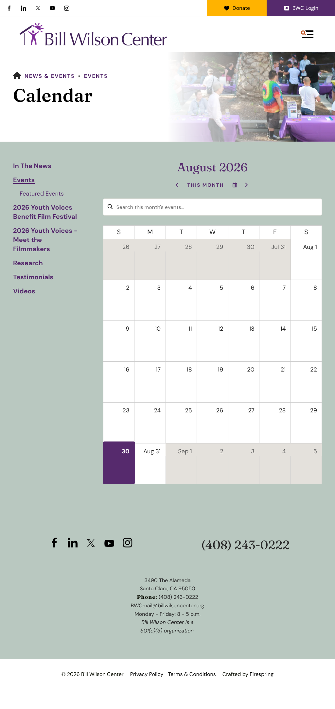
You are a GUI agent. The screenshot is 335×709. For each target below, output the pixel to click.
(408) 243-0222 (245, 545)
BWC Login (305, 8)
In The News (32, 166)
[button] (307, 34)
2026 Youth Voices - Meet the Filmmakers (45, 240)
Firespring (261, 674)
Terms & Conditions (192, 674)
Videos (24, 291)
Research (28, 263)
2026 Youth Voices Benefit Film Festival (45, 212)
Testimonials (33, 277)
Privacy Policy (147, 674)
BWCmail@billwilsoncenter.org (167, 605)
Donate (241, 8)
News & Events (50, 76)
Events (96, 76)
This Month (205, 185)
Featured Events (42, 194)
